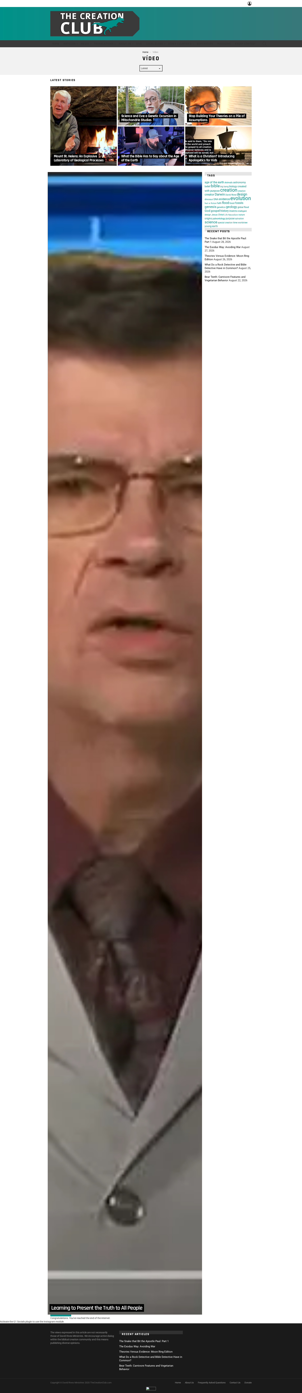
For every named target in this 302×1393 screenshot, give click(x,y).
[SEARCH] (265, 43)
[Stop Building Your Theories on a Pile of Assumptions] (218, 105)
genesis (210, 207)
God (207, 210)
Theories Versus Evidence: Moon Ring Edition (145, 1351)
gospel (215, 210)
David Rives (230, 195)
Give (139, 44)
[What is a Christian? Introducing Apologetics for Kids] (218, 146)
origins (208, 218)
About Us (124, 44)
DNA (216, 199)
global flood (243, 207)
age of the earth (214, 182)
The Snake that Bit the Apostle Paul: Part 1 (144, 1341)
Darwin (220, 194)
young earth (211, 226)
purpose (230, 218)
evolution (240, 198)
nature (242, 215)
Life (226, 215)
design (242, 194)
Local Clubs (154, 44)
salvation (239, 218)
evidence (224, 199)
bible (215, 186)
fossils (239, 203)
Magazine (224, 44)
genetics (221, 207)
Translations (103, 44)
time (235, 222)
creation (228, 190)
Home (55, 44)
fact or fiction (210, 203)
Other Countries (180, 44)
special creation (225, 222)
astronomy (239, 182)
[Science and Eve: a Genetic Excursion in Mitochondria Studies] (151, 105)
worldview (242, 222)
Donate (248, 1382)
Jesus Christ (217, 214)
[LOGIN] (249, 3)
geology (231, 207)
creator (209, 194)
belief (207, 186)
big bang (224, 186)
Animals (229, 182)
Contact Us (235, 1382)
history (224, 210)
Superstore (205, 44)
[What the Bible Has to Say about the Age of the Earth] (151, 146)
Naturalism (233, 215)
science (211, 222)
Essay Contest (245, 44)
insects (233, 211)
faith (219, 203)
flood (225, 203)
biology (233, 186)
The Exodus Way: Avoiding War (223, 247)
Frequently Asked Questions (212, 1382)
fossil (232, 203)
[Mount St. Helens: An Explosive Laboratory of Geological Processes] (83, 126)
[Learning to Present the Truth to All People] (125, 743)
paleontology (219, 218)
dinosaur (209, 199)
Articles (69, 44)
